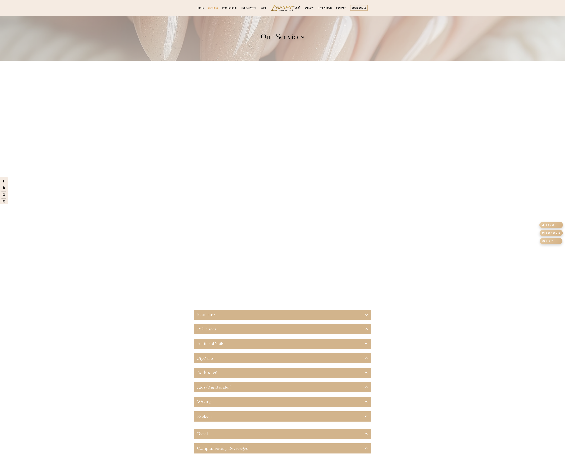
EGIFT (263, 7)
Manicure (206, 314)
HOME (200, 7)
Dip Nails (205, 358)
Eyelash (204, 416)
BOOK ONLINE (359, 7)
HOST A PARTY (248, 7)
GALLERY (309, 7)
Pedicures (206, 329)
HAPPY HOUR (325, 7)
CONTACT (341, 7)
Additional (207, 372)
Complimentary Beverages (222, 448)
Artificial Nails (210, 343)
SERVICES (213, 7)
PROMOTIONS (229, 7)
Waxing (204, 401)
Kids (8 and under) (214, 387)
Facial (202, 434)
